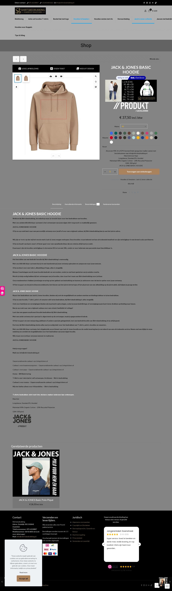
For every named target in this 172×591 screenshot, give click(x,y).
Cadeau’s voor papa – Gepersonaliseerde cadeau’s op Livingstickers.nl (38, 370)
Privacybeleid (77, 538)
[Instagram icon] (147, 3)
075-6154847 (33, 3)
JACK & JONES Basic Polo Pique (36, 499)
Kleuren (105, 138)
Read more (23, 572)
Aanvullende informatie (73, 204)
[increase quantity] (115, 171)
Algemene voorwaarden (81, 522)
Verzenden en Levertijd (80, 541)
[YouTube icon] (153, 3)
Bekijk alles (155, 59)
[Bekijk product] (56, 453)
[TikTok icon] (156, 3)
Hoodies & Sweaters (128, 179)
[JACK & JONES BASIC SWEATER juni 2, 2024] (165, 581)
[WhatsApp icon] (150, 3)
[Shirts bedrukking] (30, 11)
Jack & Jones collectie (144, 179)
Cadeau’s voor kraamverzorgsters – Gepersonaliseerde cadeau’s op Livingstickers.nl (43, 365)
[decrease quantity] (105, 171)
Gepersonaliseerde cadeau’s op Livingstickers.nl (30, 361)
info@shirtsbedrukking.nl (65, 3)
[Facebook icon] (144, 3)
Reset (104, 147)
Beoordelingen (92, 204)
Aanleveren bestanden (111, 204)
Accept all (23, 578)
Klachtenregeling (78, 535)
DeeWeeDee (43, 585)
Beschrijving (56, 204)
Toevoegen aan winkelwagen (139, 171)
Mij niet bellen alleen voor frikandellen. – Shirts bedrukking (35, 386)
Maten (117, 126)
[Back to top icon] (157, 585)
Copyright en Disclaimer (81, 525)
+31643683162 (47, 3)
